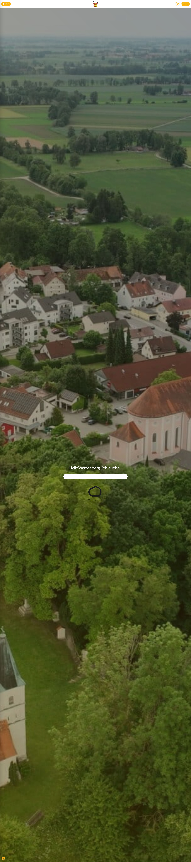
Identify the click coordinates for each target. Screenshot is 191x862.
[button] (6, 4)
